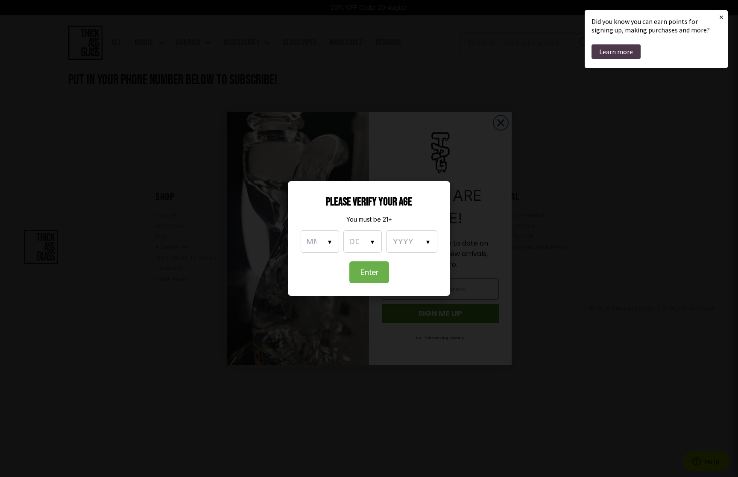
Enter (369, 272)
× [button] (721, 17)
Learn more (616, 51)
